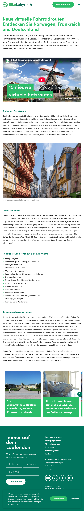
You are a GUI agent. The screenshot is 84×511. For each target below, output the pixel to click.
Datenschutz (49, 466)
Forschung (49, 447)
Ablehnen (75, 498)
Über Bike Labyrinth (53, 437)
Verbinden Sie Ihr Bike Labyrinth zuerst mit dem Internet (47, 339)
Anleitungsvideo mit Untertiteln (46, 360)
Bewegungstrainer (53, 440)
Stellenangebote (52, 450)
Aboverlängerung (52, 444)
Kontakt (48, 454)
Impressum (49, 469)
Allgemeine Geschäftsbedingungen (58, 459)
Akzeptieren (59, 498)
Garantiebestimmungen (54, 462)
